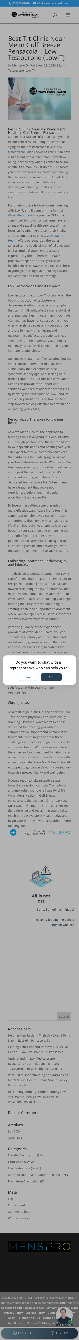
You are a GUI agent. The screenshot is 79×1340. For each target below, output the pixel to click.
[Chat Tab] (39, 670)
